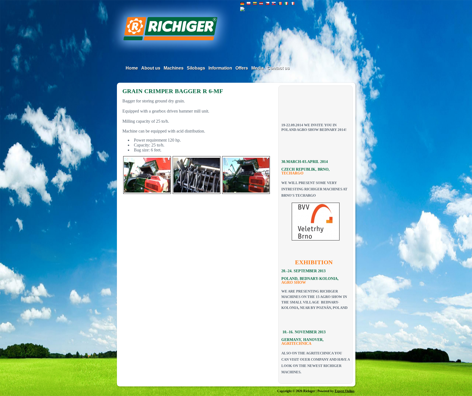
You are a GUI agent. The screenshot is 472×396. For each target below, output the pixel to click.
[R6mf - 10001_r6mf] (246, 175)
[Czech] (267, 4)
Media (257, 68)
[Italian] (286, 4)
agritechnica (296, 344)
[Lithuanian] (255, 4)
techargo (292, 173)
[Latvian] (261, 4)
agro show (293, 282)
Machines (174, 68)
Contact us (278, 68)
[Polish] (248, 4)
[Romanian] (280, 4)
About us (150, 68)
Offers (241, 68)
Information (220, 68)
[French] (292, 4)
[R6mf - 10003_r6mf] (147, 175)
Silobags (196, 68)
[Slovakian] (274, 4)
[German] (242, 4)
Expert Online (344, 391)
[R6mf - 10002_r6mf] (196, 175)
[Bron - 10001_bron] (315, 221)
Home (132, 68)
